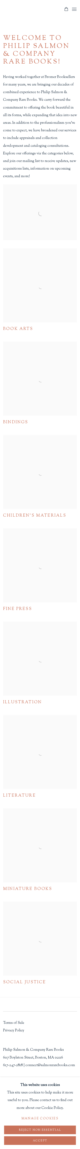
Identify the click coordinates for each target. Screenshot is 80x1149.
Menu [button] (74, 9)
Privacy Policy (13, 1030)
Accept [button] (40, 1141)
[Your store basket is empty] (66, 9)
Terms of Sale (13, 1022)
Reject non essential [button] (40, 1130)
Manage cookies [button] (40, 1119)
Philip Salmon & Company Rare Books (31, 9)
